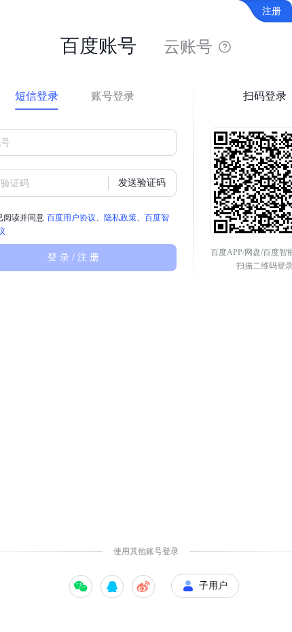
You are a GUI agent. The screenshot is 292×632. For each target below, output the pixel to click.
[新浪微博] (143, 586)
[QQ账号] (112, 586)
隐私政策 (120, 217)
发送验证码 (142, 183)
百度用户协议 (71, 217)
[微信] (81, 586)
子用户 (213, 585)
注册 (271, 11)
